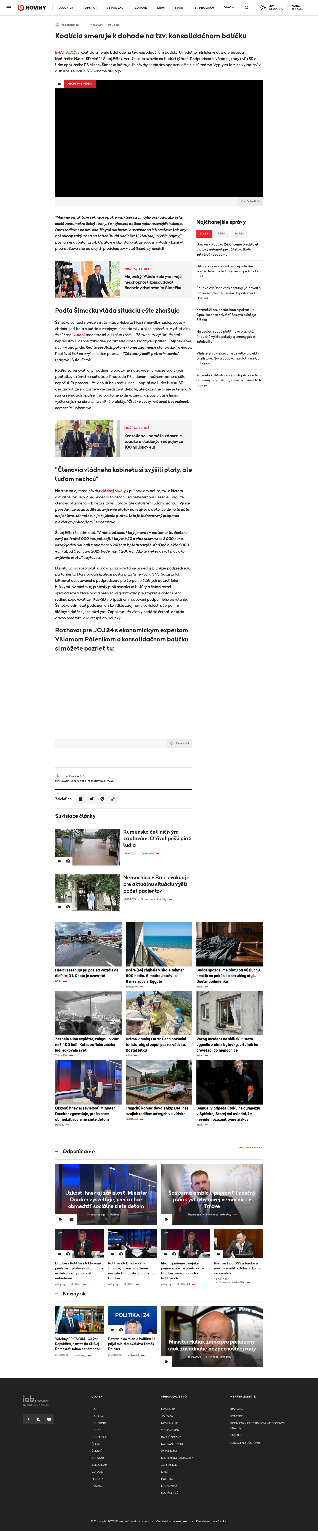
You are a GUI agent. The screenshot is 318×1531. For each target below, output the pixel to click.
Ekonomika (169, 1486)
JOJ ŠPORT (99, 1423)
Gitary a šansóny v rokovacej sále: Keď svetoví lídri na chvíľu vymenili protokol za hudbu (228, 271)
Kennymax (183, 1521)
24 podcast (116, 8)
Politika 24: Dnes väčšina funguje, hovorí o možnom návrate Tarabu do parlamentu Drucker (228, 293)
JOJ (94, 1409)
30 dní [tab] (239, 233)
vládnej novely (113, 491)
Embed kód (253, 201)
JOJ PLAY (98, 1416)
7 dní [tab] (221, 233)
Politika (167, 1479)
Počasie (97, 1486)
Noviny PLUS (169, 1423)
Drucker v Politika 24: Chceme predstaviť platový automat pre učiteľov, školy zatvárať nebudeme (227, 249)
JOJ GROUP (99, 1437)
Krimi (161, 8)
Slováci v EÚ (169, 1493)
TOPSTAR (90, 8)
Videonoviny (170, 1430)
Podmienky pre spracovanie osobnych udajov (258, 1426)
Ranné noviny (171, 1437)
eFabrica (221, 1521)
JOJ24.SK (66, 8)
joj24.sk (167, 1416)
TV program (204, 8)
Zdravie (141, 8)
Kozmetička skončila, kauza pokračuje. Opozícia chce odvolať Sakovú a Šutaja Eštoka (226, 315)
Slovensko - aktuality (177, 1458)
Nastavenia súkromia (245, 1443)
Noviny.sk (168, 1409)
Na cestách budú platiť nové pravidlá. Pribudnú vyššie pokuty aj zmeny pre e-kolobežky (226, 336)
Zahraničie (169, 1465)
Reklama (236, 1409)
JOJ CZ (96, 1430)
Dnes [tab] (204, 233)
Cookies (236, 1435)
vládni (79, 335)
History (97, 1479)
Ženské (97, 1451)
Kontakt (236, 1416)
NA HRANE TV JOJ (173, 1444)
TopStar (98, 1458)
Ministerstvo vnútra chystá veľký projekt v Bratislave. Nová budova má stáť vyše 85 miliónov (228, 358)
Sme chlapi (100, 1465)
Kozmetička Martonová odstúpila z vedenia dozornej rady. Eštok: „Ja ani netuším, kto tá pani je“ (229, 380)
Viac (227, 7)
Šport (180, 8)
